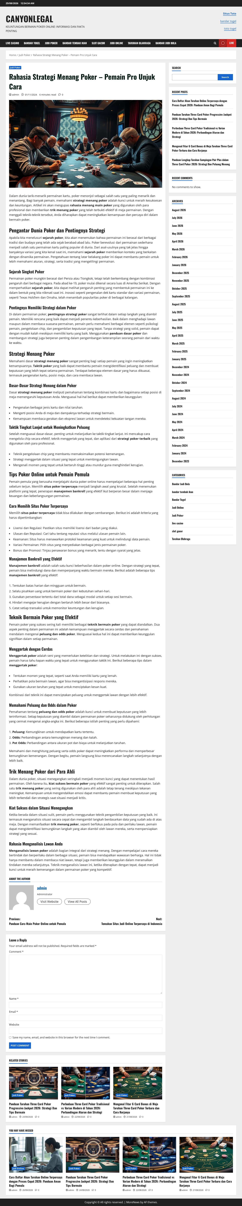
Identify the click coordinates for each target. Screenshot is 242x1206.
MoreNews (133, 1202)
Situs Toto (229, 13)
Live (231, 43)
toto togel (230, 28)
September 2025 (181, 296)
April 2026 (177, 241)
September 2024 (181, 391)
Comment (16, 951)
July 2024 (177, 406)
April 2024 (177, 430)
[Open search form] (215, 43)
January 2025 (179, 359)
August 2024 (179, 398)
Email (13, 1012)
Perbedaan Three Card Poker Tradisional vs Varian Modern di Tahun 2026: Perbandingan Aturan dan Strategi (85, 1108)
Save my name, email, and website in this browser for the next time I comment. (61, 1037)
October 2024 (179, 383)
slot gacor (98, 43)
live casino (12, 43)
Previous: (37, 921)
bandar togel (228, 21)
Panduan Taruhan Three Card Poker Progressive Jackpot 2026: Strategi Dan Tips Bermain (33, 1108)
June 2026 (177, 226)
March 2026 (178, 249)
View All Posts (77, 902)
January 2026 (179, 265)
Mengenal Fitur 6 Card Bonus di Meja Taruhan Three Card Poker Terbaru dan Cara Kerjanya (136, 1108)
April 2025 (177, 335)
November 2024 (180, 375)
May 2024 (177, 422)
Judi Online (116, 43)
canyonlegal (29, 18)
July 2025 (177, 312)
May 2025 (177, 328)
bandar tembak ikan (75, 43)
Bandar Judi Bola (166, 43)
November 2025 (180, 281)
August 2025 (179, 304)
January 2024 (179, 453)
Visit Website (49, 902)
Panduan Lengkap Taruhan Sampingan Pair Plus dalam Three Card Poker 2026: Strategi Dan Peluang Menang (201, 162)
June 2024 (177, 414)
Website (14, 1024)
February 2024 (180, 445)
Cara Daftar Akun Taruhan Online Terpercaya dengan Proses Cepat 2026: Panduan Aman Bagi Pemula (199, 103)
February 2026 (180, 257)
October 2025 (179, 288)
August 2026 (179, 210)
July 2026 (177, 218)
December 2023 (180, 461)
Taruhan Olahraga (139, 43)
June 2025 (177, 320)
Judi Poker (51, 43)
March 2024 (178, 438)
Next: (131, 921)
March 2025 (178, 343)
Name (14, 998)
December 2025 (180, 273)
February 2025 (180, 351)
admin (15, 94)
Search (176, 68)
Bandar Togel (32, 43)
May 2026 (177, 234)
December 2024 (180, 367)
